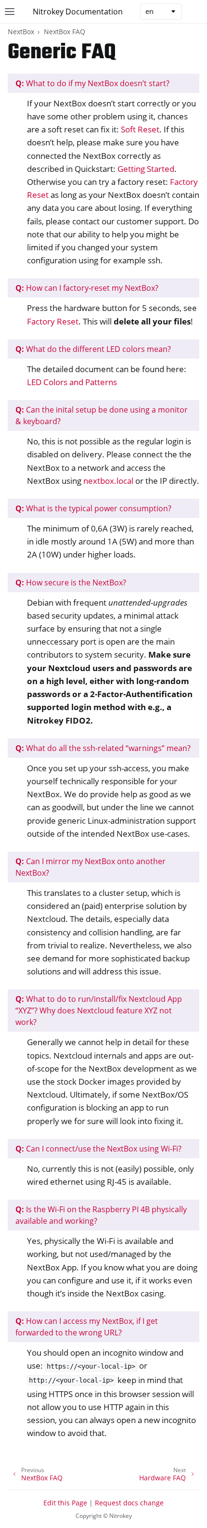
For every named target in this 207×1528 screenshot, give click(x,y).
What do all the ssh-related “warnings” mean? (103, 748)
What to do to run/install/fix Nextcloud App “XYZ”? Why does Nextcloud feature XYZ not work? (98, 1010)
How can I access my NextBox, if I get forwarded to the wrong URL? (86, 1327)
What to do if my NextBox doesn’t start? (92, 83)
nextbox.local (108, 480)
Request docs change (129, 1502)
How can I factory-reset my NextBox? (86, 288)
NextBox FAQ (64, 31)
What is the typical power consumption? (93, 508)
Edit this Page (65, 1502)
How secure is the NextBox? (70, 582)
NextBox (21, 31)
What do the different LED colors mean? (93, 349)
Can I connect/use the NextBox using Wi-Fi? (98, 1148)
